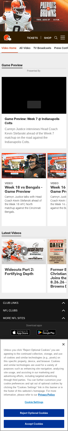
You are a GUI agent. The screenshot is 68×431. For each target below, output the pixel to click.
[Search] (55, 37)
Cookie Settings (34, 402)
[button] (34, 104)
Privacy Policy (16, 394)
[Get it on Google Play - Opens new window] (46, 334)
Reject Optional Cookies (34, 412)
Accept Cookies (34, 423)
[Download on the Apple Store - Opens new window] (20, 333)
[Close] (63, 344)
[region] (34, 385)
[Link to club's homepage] (7, 36)
